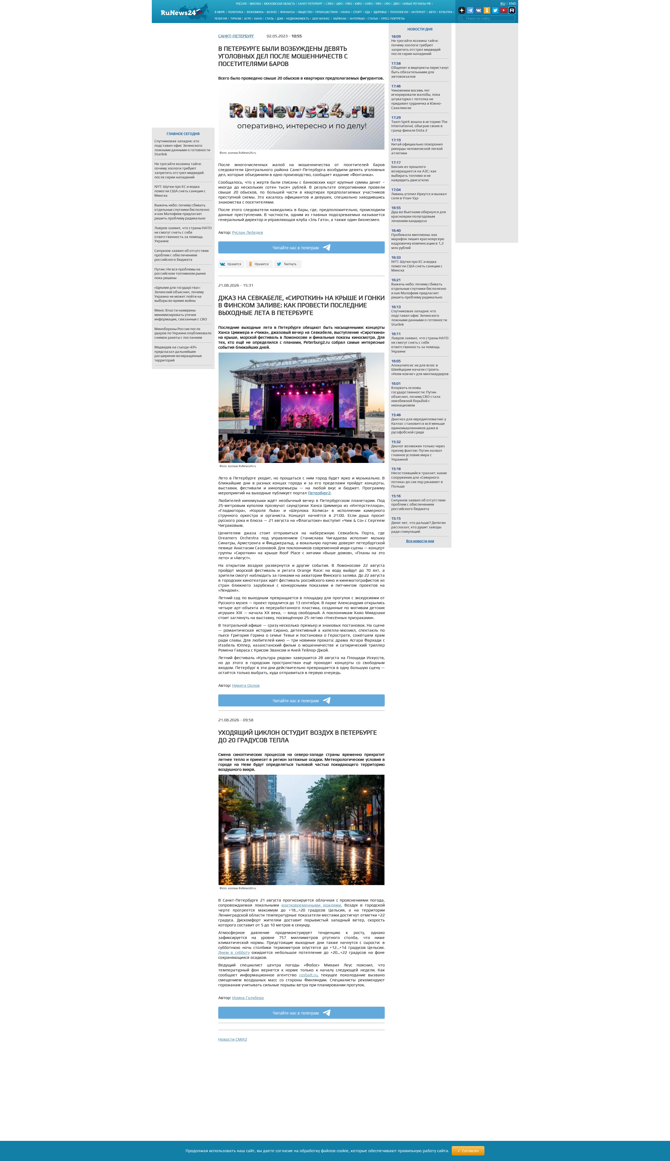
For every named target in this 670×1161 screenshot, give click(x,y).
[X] (288, 262)
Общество (305, 12)
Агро (247, 18)
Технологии (399, 12)
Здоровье (380, 12)
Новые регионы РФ (417, 3)
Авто (432, 12)
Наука (345, 12)
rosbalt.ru (308, 974)
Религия (221, 18)
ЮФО (358, 3)
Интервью (357, 18)
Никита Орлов (246, 685)
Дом (280, 18)
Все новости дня (420, 541)
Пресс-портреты (393, 18)
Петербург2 (319, 492)
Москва (255, 3)
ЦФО (339, 3)
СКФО (368, 3)
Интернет (418, 12)
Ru (502, 3)
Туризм (235, 18)
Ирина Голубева (248, 997)
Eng (512, 3)
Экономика (255, 12)
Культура (445, 12)
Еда (367, 12)
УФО (378, 3)
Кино (258, 18)
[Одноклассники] (259, 262)
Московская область (279, 3)
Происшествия (326, 12)
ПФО (348, 3)
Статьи (373, 18)
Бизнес (272, 12)
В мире (220, 12)
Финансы (287, 12)
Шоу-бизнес (321, 18)
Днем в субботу (234, 952)
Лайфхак (340, 18)
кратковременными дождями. (311, 905)
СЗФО (329, 3)
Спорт (357, 12)
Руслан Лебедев (247, 232)
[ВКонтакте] (230, 262)
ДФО (396, 3)
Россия (241, 3)
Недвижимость (297, 18)
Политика (235, 12)
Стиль (269, 18)
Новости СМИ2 (232, 1039)
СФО (387, 3)
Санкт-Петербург (310, 3)
